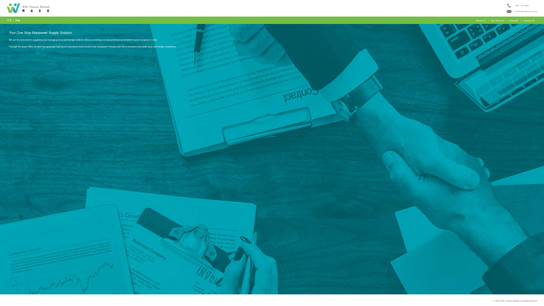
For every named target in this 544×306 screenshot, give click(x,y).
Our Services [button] (497, 20)
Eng (18, 20)
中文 (9, 20)
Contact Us (529, 20)
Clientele (513, 20)
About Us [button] (481, 20)
